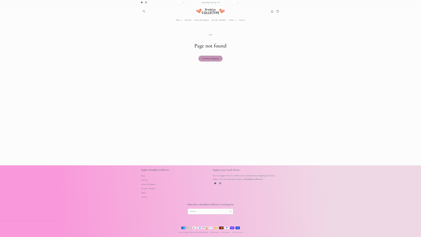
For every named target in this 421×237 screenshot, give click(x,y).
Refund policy (214, 232)
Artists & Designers (148, 184)
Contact (144, 197)
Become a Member (148, 188)
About (143, 193)
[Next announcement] (237, 2)
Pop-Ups (144, 180)
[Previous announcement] (183, 2)
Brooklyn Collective (189, 232)
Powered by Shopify (202, 232)
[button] (144, 11)
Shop (143, 176)
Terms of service (238, 232)
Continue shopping (210, 58)
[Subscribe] (230, 212)
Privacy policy (226, 232)
